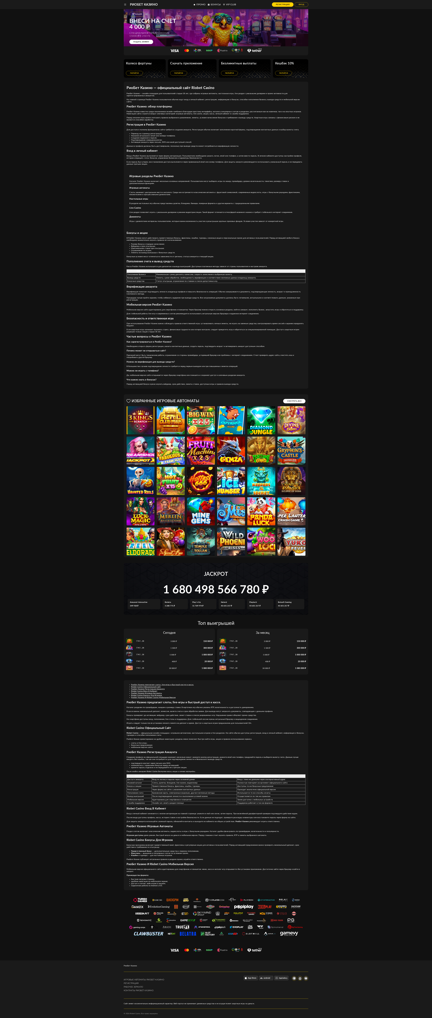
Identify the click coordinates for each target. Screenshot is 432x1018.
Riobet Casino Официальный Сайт (146, 687)
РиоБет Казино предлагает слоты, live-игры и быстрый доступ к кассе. (162, 685)
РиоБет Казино (144, 4)
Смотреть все (294, 401)
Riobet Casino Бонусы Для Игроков (146, 695)
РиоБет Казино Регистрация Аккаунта (148, 689)
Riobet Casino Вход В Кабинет (144, 691)
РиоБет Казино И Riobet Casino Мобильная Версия (153, 697)
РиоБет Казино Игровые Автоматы (146, 693)
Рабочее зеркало (133, 987)
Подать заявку (141, 42)
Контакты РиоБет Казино (138, 991)
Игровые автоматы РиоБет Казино (144, 980)
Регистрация (283, 4)
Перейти (134, 73)
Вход (301, 4)
